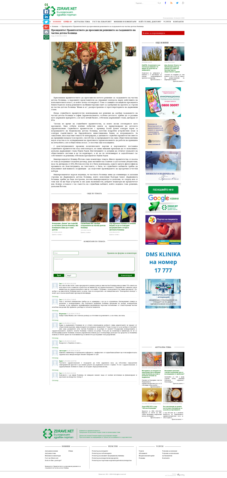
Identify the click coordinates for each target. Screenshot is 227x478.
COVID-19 (67, 21)
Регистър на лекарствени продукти (105, 458)
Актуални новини (51, 451)
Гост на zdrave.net (101, 21)
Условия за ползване (169, 451)
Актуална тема (82, 21)
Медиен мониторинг (147, 456)
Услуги (167, 21)
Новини (57, 21)
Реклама (142, 458)
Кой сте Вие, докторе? (150, 21)
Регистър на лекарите (100, 451)
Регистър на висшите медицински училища (108, 456)
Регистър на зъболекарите (102, 453)
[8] (46, 39)
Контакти (178, 21)
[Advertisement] (141, 10)
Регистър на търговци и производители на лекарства (112, 460)
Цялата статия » (57, 234)
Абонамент (143, 453)
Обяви (70, 451)
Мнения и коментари (125, 21)
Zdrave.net (101, 474)
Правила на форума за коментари (122, 253)
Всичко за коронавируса (154, 33)
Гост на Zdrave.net (51, 458)
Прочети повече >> (156, 79)
